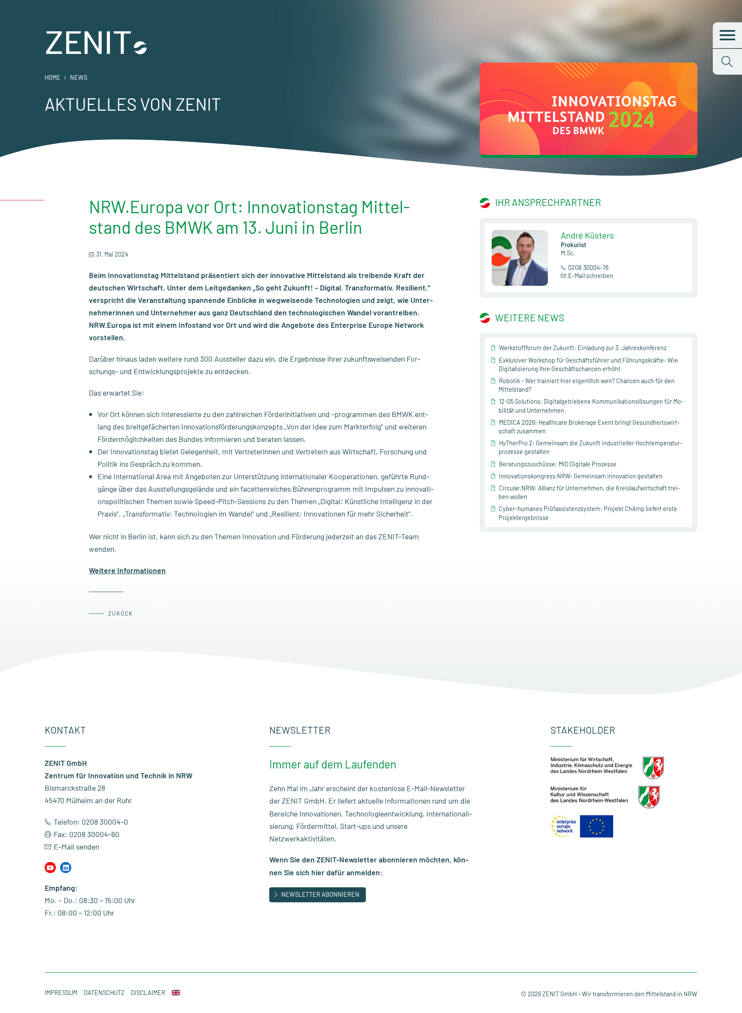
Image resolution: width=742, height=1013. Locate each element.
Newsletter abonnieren (320, 894)
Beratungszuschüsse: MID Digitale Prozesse (558, 464)
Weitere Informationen (127, 570)
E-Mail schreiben (590, 275)
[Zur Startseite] (97, 52)
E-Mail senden (76, 846)
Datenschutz (104, 992)
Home (53, 77)
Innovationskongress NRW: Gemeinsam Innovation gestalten (581, 476)
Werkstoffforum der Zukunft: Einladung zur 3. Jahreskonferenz (582, 347)
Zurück (121, 613)
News (78, 77)
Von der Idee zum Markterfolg (333, 426)
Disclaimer (148, 992)
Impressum (61, 992)
